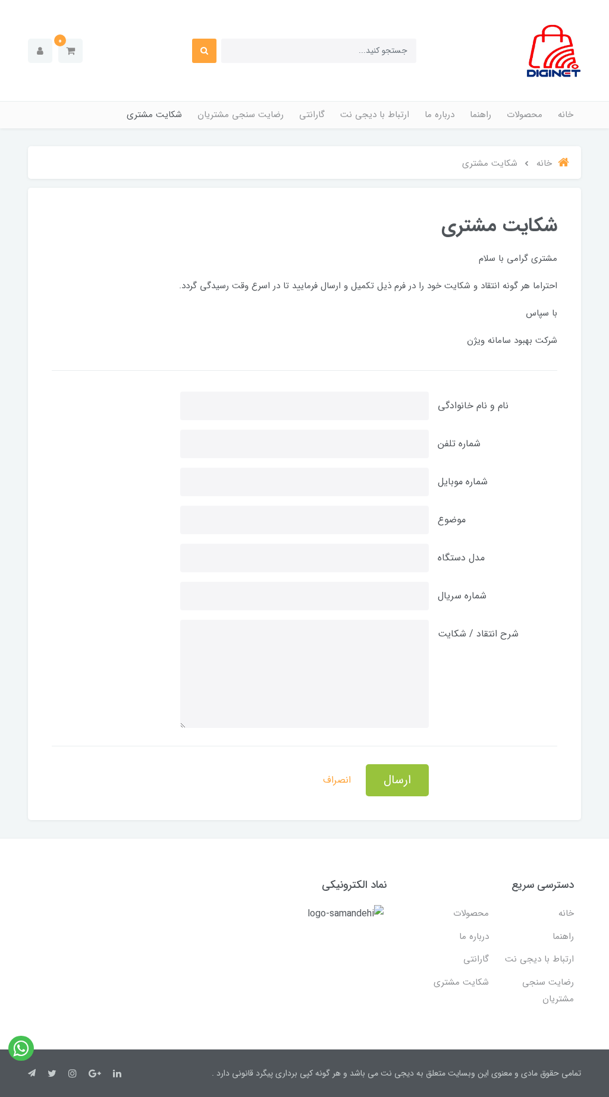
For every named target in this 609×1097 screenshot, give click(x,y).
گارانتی (312, 115)
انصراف (337, 780)
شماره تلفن (459, 443)
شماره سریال (462, 595)
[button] (70, 51)
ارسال (397, 780)
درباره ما (439, 115)
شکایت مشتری (154, 115)
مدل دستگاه (461, 557)
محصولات (524, 115)
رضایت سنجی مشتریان (240, 115)
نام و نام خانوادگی (473, 405)
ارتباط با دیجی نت (374, 115)
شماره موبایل (463, 481)
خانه (565, 115)
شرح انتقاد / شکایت (478, 633)
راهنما (480, 115)
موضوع (452, 519)
